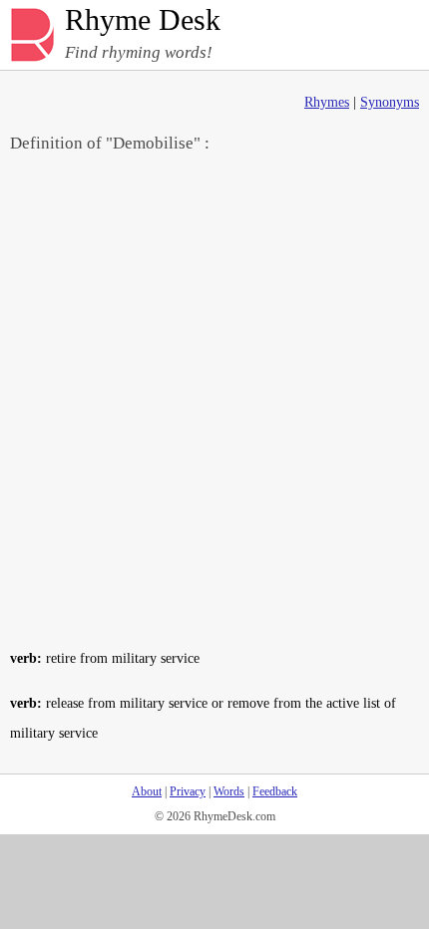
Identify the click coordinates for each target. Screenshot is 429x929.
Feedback (274, 791)
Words (229, 791)
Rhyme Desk (142, 20)
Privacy (188, 791)
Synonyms (389, 102)
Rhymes (326, 102)
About (147, 791)
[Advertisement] (214, 399)
